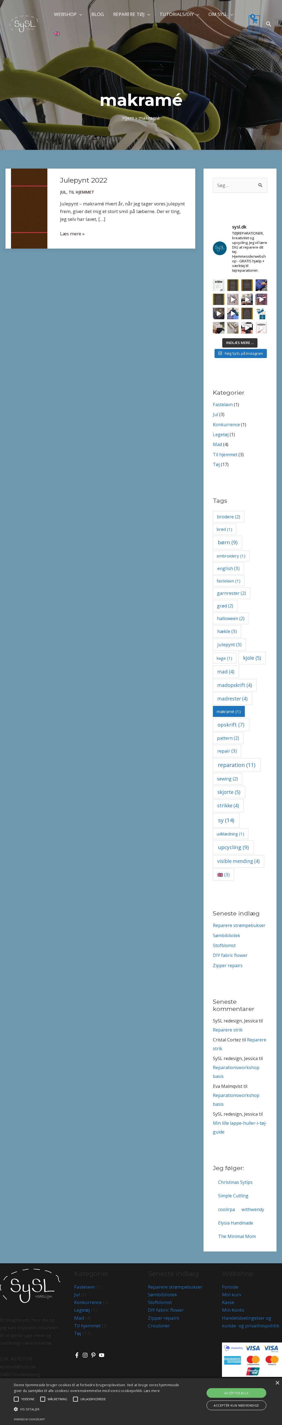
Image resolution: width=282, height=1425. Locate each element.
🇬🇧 (223, 874)
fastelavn (228, 581)
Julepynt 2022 (83, 180)
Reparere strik (228, 1030)
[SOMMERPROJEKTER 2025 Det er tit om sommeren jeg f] (233, 313)
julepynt (229, 644)
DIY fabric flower (230, 955)
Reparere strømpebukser (239, 925)
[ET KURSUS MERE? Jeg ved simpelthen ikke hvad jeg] (261, 328)
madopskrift (234, 685)
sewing (227, 779)
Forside (230, 1287)
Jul (63, 192)
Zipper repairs (228, 965)
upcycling (233, 847)
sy (226, 820)
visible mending (238, 861)
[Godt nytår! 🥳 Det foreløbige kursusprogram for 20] (218, 299)
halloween (231, 618)
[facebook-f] (77, 1355)
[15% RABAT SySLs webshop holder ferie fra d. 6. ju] (261, 313)
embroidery (231, 556)
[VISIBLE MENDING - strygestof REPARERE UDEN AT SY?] (261, 299)
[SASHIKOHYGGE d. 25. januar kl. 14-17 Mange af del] (261, 285)
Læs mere (152, 1390)
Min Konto (233, 1310)
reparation (236, 765)
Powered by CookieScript (29, 1419)
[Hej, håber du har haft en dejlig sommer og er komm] (247, 313)
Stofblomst (224, 945)
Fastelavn (223, 404)
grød (225, 606)
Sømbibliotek (226, 935)
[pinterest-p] (94, 1355)
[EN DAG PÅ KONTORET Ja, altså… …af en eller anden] (233, 328)
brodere (228, 517)
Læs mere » (72, 233)
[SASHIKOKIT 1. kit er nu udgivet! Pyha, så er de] (218, 328)
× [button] (277, 1383)
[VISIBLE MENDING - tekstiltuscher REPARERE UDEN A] (233, 299)
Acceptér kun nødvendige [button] (236, 1405)
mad (225, 672)
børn (227, 542)
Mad (217, 444)
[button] (79, 14)
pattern (228, 738)
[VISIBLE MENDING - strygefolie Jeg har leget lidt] (218, 313)
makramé (229, 711)
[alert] (141, 1401)
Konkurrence (226, 425)
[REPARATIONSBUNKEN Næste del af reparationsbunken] (247, 328)
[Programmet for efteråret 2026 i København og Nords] (247, 285)
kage (224, 658)
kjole (252, 657)
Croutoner (159, 1325)
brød (224, 529)
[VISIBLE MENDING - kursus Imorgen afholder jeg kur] (247, 299)
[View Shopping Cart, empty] (254, 24)
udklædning (230, 834)
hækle (227, 631)
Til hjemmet (81, 192)
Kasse (228, 1302)
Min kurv (231, 1294)
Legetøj (221, 434)
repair (227, 751)
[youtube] (102, 1355)
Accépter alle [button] (236, 1393)
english (228, 568)
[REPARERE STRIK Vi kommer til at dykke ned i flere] (218, 285)
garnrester (231, 593)
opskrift (231, 724)
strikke (228, 805)
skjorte (229, 792)
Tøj (216, 464)
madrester (232, 698)
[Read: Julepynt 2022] (29, 208)
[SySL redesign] (24, 23)
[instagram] (86, 1355)
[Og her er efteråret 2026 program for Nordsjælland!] (233, 285)
